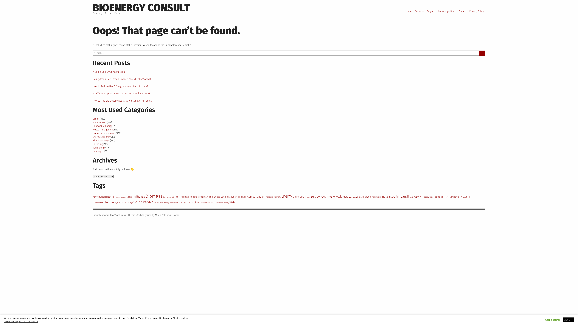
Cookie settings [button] (552, 320)
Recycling (98, 144)
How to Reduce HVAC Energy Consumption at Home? (120, 86)
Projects (431, 11)
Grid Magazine (143, 215)
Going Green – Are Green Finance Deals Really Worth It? (122, 79)
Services (419, 11)
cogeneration (228, 196)
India (384, 196)
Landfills (407, 196)
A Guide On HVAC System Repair (109, 71)
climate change (208, 196)
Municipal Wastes (426, 197)
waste (213, 203)
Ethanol (307, 197)
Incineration (376, 197)
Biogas (140, 196)
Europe (315, 196)
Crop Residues (267, 197)
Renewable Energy (102, 126)
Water (233, 202)
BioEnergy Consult (141, 8)
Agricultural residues (103, 197)
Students (178, 202)
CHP (199, 197)
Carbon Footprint (179, 197)
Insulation (394, 196)
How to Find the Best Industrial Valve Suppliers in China (122, 100)
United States (205, 203)
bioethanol (125, 197)
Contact (462, 11)
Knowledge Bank (447, 11)
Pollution (447, 197)
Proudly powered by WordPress (109, 215)
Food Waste (327, 196)
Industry (97, 151)
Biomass (154, 196)
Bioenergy (116, 197)
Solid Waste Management (164, 203)
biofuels (132, 197)
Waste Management (103, 129)
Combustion (241, 197)
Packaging (438, 197)
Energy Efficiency (101, 136)
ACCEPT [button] (568, 320)
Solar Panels (143, 202)
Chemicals (192, 197)
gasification (365, 196)
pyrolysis (455, 197)
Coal (218, 197)
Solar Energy (126, 202)
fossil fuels (341, 196)
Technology (99, 147)
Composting (254, 196)
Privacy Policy (476, 11)
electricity (277, 197)
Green (96, 118)
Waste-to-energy (222, 203)
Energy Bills (298, 196)
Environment (99, 122)
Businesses (167, 197)
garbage (354, 196)
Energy (286, 196)
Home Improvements (104, 133)
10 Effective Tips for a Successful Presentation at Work (121, 93)
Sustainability (191, 202)
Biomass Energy (101, 140)
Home (409, 11)
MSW (417, 196)
